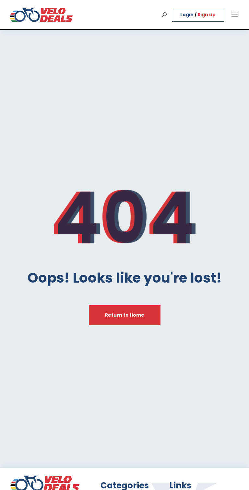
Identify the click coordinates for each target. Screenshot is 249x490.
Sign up (206, 14)
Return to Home (124, 315)
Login (187, 14)
